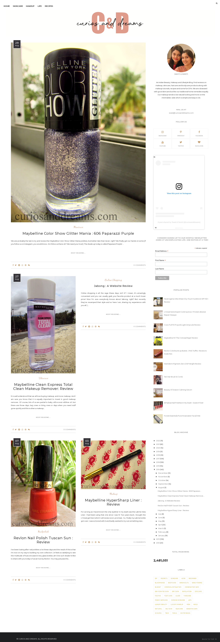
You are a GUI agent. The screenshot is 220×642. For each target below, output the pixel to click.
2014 (158, 469)
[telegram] (19, 265)
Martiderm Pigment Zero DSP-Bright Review (182, 364)
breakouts (184, 583)
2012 (158, 543)
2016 (158, 462)
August (161, 487)
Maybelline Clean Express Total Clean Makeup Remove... (181, 496)
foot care (168, 596)
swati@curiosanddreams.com (181, 113)
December (163, 473)
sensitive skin (191, 609)
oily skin (168, 609)
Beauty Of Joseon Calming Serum (178, 390)
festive (158, 596)
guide (178, 596)
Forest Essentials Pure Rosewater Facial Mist (182, 416)
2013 (158, 539)
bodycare (172, 583)
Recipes (49, 6)
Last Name (159, 269)
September (163, 484)
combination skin (192, 587)
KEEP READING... (78, 253)
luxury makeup (177, 604)
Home (7, 6)
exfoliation (186, 591)
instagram (162, 136)
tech (167, 613)
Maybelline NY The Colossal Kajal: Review (181, 338)
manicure (78, 227)
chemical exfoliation (172, 587)
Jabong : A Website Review (169, 501)
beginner (192, 578)
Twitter (181, 146)
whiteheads (185, 613)
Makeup (30, 6)
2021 (158, 444)
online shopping (113, 280)
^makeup (113, 494)
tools (174, 613)
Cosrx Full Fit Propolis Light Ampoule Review (182, 325)
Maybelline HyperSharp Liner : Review (113, 502)
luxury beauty (161, 604)
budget (158, 587)
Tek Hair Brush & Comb (173, 377)
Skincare (18, 6)
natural (158, 609)
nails (195, 604)
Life (40, 6)
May (160, 521)
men (188, 604)
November (163, 477)
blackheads (160, 583)
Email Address (161, 251)
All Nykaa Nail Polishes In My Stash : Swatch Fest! (183, 403)
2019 (158, 451)
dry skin (175, 591)
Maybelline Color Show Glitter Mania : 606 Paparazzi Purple (78, 233)
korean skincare (178, 600)
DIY (156, 578)
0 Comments (140, 265)
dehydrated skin (162, 591)
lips (189, 600)
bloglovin (199, 146)
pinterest (180, 136)
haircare (187, 596)
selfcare (179, 609)
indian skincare (161, 600)
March (161, 528)
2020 (158, 448)
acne (183, 578)
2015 (158, 466)
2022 (158, 441)
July (160, 514)
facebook (199, 136)
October (162, 480)
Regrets (164, 578)
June (160, 518)
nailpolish (43, 531)
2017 (158, 459)
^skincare (43, 378)
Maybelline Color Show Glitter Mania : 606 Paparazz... (179, 491)
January (161, 535)
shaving (158, 613)
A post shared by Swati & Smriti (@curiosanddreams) (179, 222)
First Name (160, 260)
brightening (197, 583)
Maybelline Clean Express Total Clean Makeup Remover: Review (43, 386)
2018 (158, 455)
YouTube (162, 146)
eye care (198, 591)
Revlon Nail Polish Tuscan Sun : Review (43, 540)
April (160, 525)
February (162, 532)
